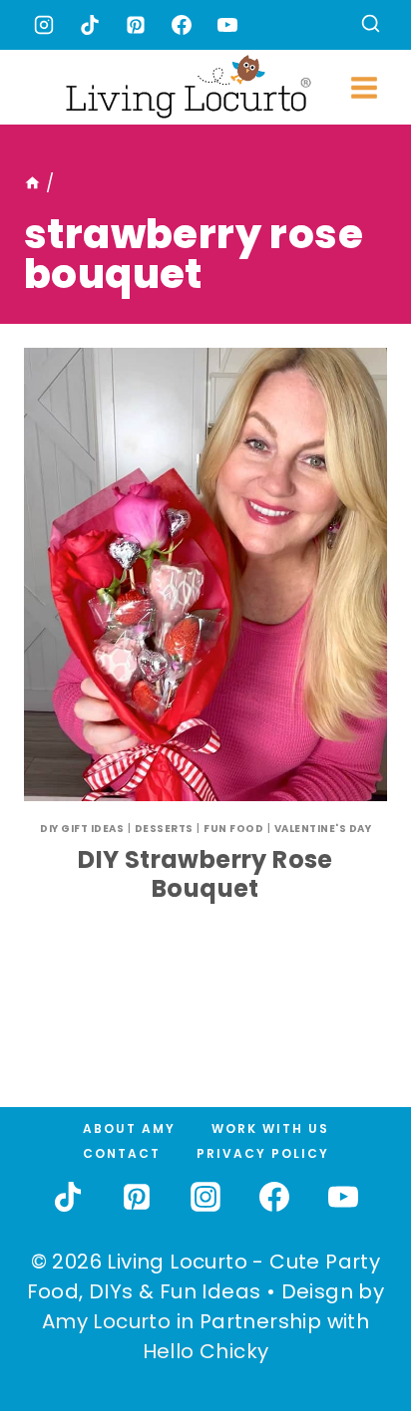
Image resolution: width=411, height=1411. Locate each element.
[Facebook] (182, 25)
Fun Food (233, 828)
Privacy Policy (263, 1153)
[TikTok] (90, 25)
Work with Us (270, 1128)
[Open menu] (363, 87)
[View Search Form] (370, 25)
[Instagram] (44, 25)
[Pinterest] (136, 25)
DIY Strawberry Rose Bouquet (205, 874)
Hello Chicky (206, 1351)
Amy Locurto (106, 1321)
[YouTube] (227, 25)
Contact (122, 1153)
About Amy (129, 1128)
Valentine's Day (323, 828)
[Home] (32, 183)
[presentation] (205, 574)
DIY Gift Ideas (82, 828)
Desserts (164, 828)
